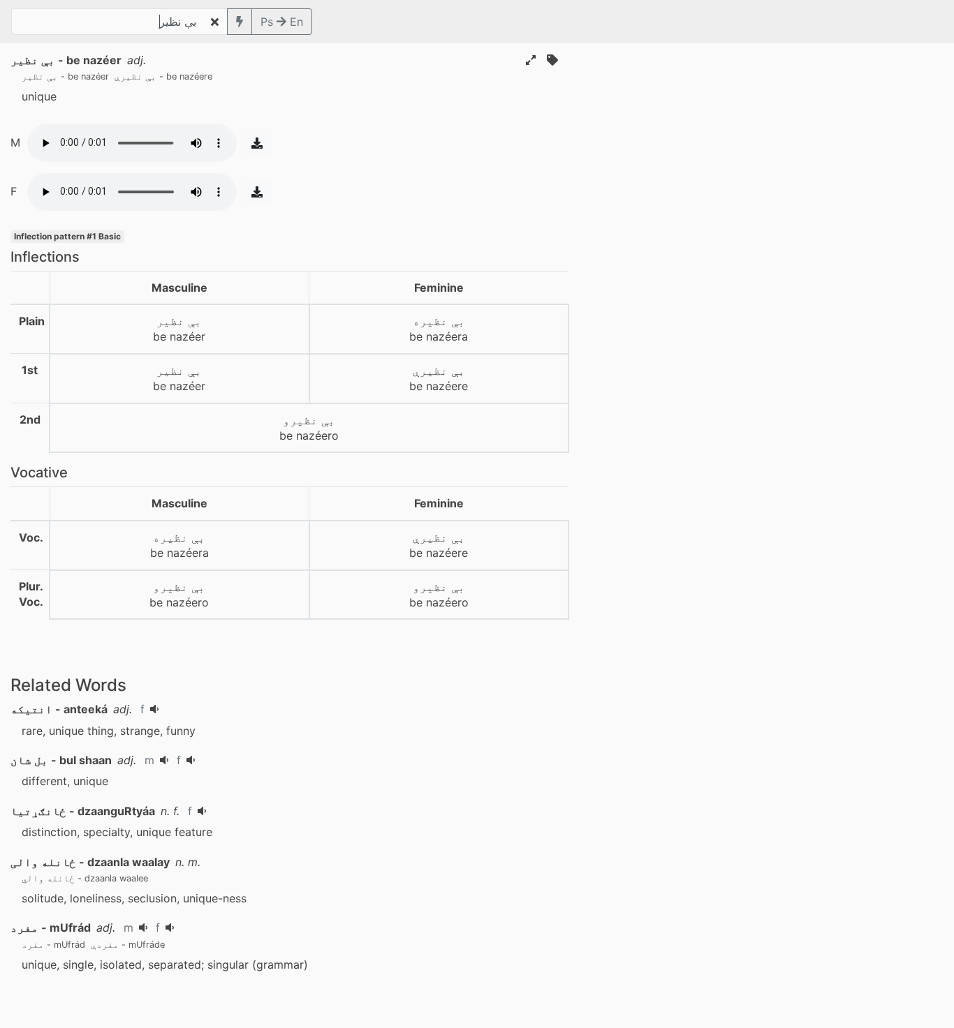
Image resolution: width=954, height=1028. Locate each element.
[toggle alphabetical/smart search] (239, 21)
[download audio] (257, 143)
